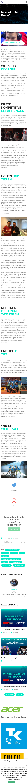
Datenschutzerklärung (14, 779)
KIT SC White (6, 565)
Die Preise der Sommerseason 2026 (13, 629)
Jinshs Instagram (14, 505)
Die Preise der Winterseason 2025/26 (13, 686)
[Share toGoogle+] (8, 542)
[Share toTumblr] (2, 545)
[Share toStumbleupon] (24, 542)
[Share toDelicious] (21, 542)
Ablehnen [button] (18, 782)
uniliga (5, 553)
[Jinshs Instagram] (14, 500)
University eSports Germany (11, 559)
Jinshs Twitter (14, 490)
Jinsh (4, 562)
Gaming (5, 556)
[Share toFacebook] (2, 542)
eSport (14, 553)
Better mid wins (19, 565)
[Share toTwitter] (5, 542)
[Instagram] (13, 592)
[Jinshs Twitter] (14, 485)
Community (17, 42)
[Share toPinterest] (15, 542)
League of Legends (9, 42)
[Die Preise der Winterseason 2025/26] (14, 675)
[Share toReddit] (18, 542)
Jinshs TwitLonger (14, 529)
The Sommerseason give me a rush (13, 658)
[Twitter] (15, 592)
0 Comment (15, 538)
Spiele (5, 44)
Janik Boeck (14, 590)
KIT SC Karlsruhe (15, 562)
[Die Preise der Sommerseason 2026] (14, 618)
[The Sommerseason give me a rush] (14, 646)
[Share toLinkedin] (12, 542)
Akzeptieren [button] (11, 782)
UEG (22, 553)
